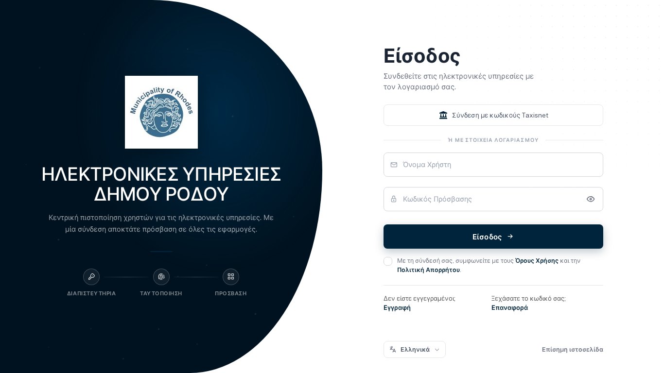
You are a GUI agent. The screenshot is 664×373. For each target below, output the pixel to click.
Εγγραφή (397, 307)
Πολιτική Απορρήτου (428, 269)
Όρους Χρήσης (537, 260)
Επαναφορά (509, 307)
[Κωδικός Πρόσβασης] (590, 199)
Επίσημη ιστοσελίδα (572, 349)
